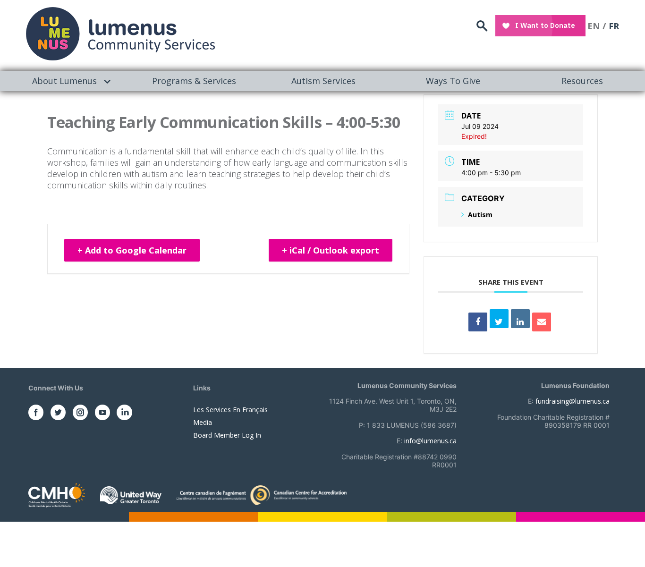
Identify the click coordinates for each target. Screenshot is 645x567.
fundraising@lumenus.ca (572, 401)
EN (593, 26)
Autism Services (323, 80)
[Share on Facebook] (477, 322)
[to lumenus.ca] (120, 33)
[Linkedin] (520, 318)
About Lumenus (64, 80)
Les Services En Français (230, 409)
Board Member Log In (227, 435)
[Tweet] (499, 318)
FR (614, 26)
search (482, 26)
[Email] (541, 322)
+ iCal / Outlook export (330, 250)
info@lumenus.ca (430, 440)
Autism (480, 214)
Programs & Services (194, 80)
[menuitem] (64, 81)
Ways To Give (453, 80)
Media (202, 422)
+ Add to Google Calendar (132, 250)
